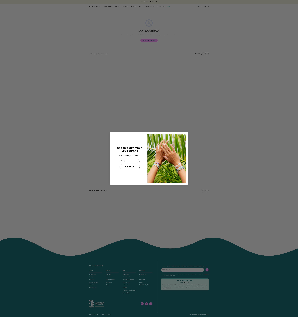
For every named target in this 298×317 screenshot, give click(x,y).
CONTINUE (129, 167)
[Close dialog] (184, 135)
